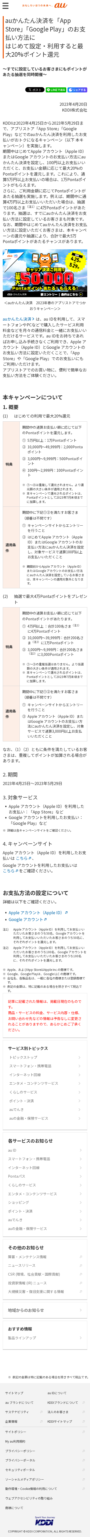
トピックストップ (23, 1057)
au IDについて (57, 1393)
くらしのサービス (23, 1092)
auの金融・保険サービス (28, 1118)
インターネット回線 (25, 1074)
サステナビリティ (17, 1412)
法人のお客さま (58, 1412)
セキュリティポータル (20, 1469)
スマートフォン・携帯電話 (30, 1066)
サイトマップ (14, 1393)
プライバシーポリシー (20, 1451)
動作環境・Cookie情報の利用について (31, 1488)
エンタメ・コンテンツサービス (33, 1083)
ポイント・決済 (21, 1101)
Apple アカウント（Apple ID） (36, 912)
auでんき (16, 1109)
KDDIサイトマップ (60, 1421)
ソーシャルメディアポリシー (24, 1479)
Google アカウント (26, 919)
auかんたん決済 (17, 319)
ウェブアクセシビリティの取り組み (29, 1498)
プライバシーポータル (20, 1460)
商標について (14, 1508)
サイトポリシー (15, 1431)
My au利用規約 (15, 1441)
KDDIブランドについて (63, 1402)
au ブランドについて (19, 1402)
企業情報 (11, 1421)
